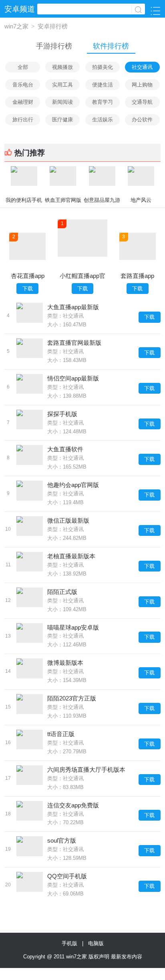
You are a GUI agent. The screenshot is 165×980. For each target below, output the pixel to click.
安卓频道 (19, 9)
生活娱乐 (102, 120)
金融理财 (22, 102)
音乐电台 (22, 85)
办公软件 (142, 120)
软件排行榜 (111, 46)
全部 (23, 67)
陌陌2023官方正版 (71, 698)
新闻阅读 (62, 102)
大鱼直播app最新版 (73, 307)
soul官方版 (61, 840)
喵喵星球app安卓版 (73, 627)
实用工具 (62, 85)
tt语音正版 (60, 733)
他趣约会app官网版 (73, 484)
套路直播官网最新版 (74, 342)
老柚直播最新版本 (71, 556)
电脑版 (96, 943)
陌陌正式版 (62, 591)
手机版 (71, 943)
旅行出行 (22, 120)
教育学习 (102, 102)
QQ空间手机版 (67, 876)
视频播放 (62, 67)
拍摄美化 (102, 67)
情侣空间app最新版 (73, 378)
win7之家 (16, 26)
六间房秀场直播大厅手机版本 (86, 769)
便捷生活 (102, 85)
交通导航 (142, 102)
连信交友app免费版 (73, 805)
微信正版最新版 (68, 520)
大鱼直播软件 (65, 449)
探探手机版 (62, 414)
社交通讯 (142, 67)
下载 (27, 289)
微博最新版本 (65, 662)
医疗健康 (62, 120)
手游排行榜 (54, 46)
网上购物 (142, 85)
